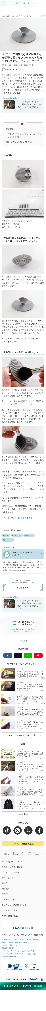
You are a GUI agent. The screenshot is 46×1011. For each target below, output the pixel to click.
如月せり (42, 783)
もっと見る (23, 814)
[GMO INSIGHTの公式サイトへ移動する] (23, 927)
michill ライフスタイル (13, 69)
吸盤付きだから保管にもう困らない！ (20, 142)
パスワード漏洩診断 (8, 942)
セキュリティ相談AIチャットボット (12, 945)
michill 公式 (38, 758)
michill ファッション (38, 808)
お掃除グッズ (29, 535)
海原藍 (43, 678)
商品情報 (9, 129)
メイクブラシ (24, 282)
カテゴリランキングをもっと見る (23, 735)
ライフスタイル (26, 16)
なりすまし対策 (30, 954)
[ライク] (43, 2)
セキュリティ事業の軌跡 (9, 956)
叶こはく (42, 728)
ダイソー (19, 227)
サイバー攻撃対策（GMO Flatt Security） (13, 954)
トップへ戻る (22, 641)
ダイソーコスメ (8, 540)
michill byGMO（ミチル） (10, 16)
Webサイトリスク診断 (21, 942)
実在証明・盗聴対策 (8, 948)
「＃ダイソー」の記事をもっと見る (17, 517)
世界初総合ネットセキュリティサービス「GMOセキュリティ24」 (20, 939)
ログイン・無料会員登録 (23, 844)
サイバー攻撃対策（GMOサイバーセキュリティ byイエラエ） (19, 951)
